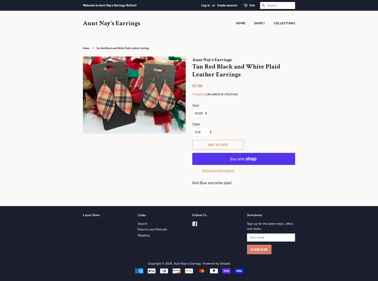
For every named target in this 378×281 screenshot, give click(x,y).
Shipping (198, 94)
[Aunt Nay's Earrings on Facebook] (194, 224)
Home (240, 23)
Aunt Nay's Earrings (111, 23)
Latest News (91, 215)
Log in (205, 5)
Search (142, 223)
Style (196, 124)
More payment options (218, 170)
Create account (227, 5)
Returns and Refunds (152, 229)
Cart (252, 5)
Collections (284, 23)
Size (195, 105)
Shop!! (259, 23)
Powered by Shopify (216, 263)
